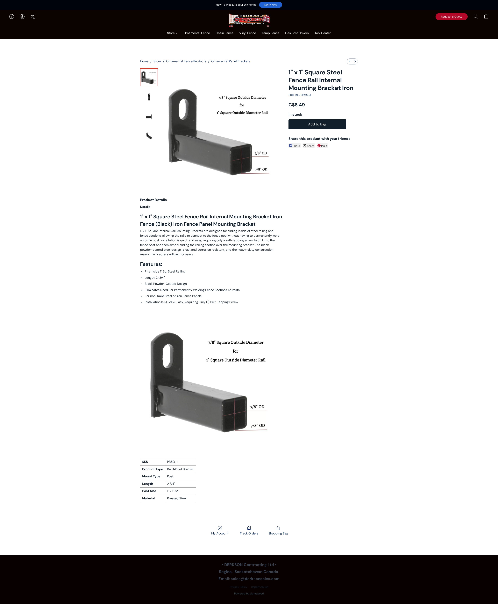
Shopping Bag (278, 533)
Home (144, 61)
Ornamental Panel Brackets (230, 61)
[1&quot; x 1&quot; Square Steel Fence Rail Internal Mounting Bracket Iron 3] (149, 136)
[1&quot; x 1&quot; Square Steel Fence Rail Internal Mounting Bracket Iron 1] (149, 97)
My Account (219, 533)
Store (171, 33)
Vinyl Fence (247, 33)
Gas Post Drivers (297, 33)
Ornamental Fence (196, 33)
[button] (270, 5)
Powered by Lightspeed (249, 593)
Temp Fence (270, 33)
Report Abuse (259, 587)
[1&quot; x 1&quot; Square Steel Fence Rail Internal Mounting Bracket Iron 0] (149, 77)
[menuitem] (349, 61)
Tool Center (323, 33)
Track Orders (249, 533)
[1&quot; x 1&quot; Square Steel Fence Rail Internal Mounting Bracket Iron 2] (149, 116)
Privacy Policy (238, 587)
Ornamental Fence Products (186, 61)
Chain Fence (224, 33)
